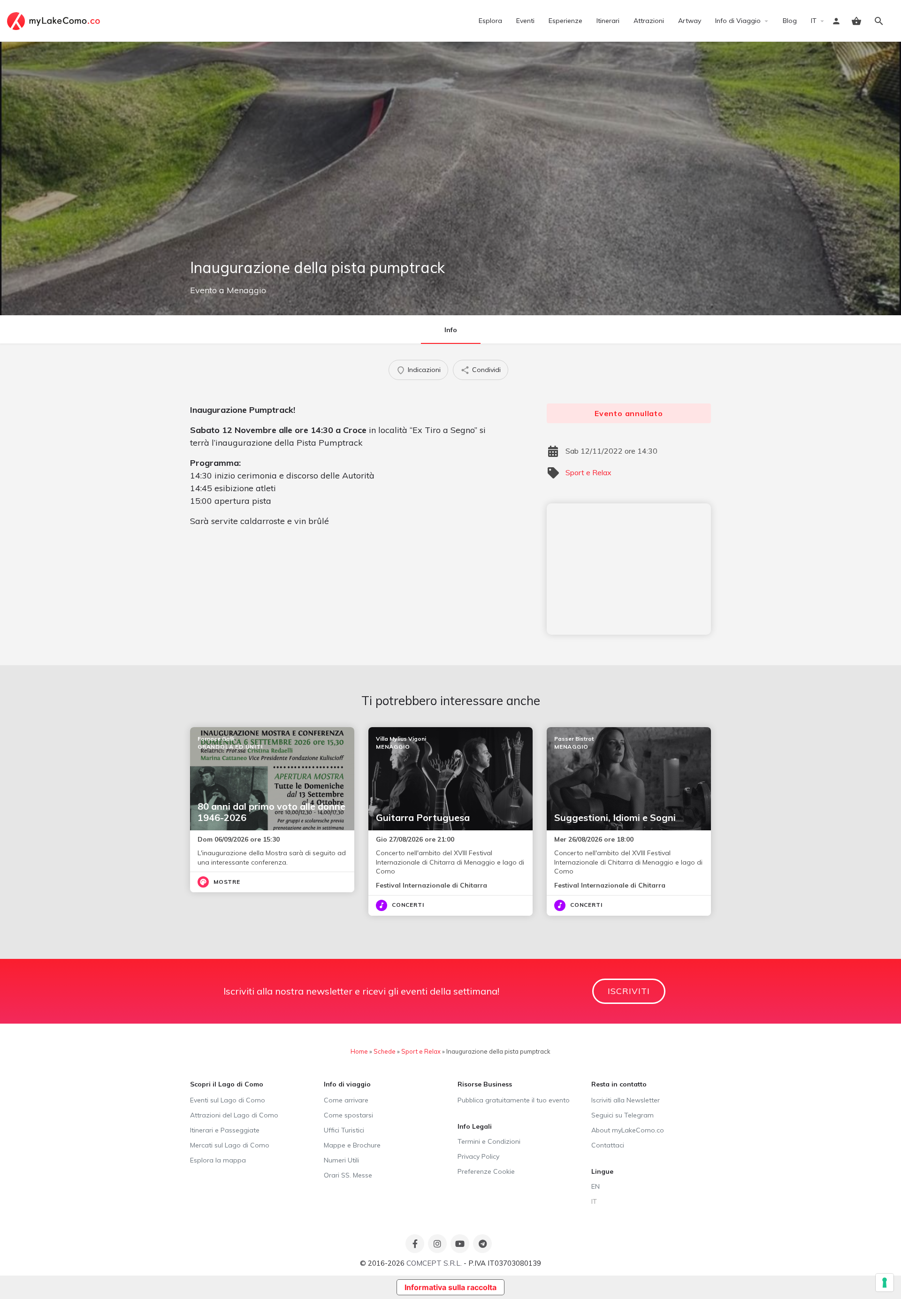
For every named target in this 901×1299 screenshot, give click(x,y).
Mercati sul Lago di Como (229, 1145)
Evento (203, 290)
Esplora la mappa (218, 1160)
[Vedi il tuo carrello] (856, 21)
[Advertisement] (629, 569)
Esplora (490, 20)
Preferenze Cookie (486, 1171)
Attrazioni (649, 20)
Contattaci (607, 1145)
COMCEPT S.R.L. (434, 1263)
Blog (790, 20)
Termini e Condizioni (489, 1141)
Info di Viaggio (738, 20)
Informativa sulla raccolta (450, 1287)
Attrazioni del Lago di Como (234, 1115)
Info (450, 330)
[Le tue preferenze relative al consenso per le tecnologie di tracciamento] (884, 1282)
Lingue (602, 1171)
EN (595, 1186)
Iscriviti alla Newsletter (625, 1100)
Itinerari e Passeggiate (225, 1130)
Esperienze (565, 20)
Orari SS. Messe (348, 1175)
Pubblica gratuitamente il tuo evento (514, 1100)
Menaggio (246, 290)
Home (359, 1051)
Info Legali (475, 1126)
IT (814, 20)
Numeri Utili (341, 1160)
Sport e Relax (588, 472)
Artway (689, 20)
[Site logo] (54, 20)
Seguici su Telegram (622, 1115)
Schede (385, 1051)
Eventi (525, 20)
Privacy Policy (478, 1156)
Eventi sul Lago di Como (227, 1100)
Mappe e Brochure (352, 1145)
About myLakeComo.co (627, 1130)
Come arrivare (346, 1100)
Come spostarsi (348, 1115)
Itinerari (607, 20)
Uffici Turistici (344, 1130)
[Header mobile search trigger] (879, 21)
